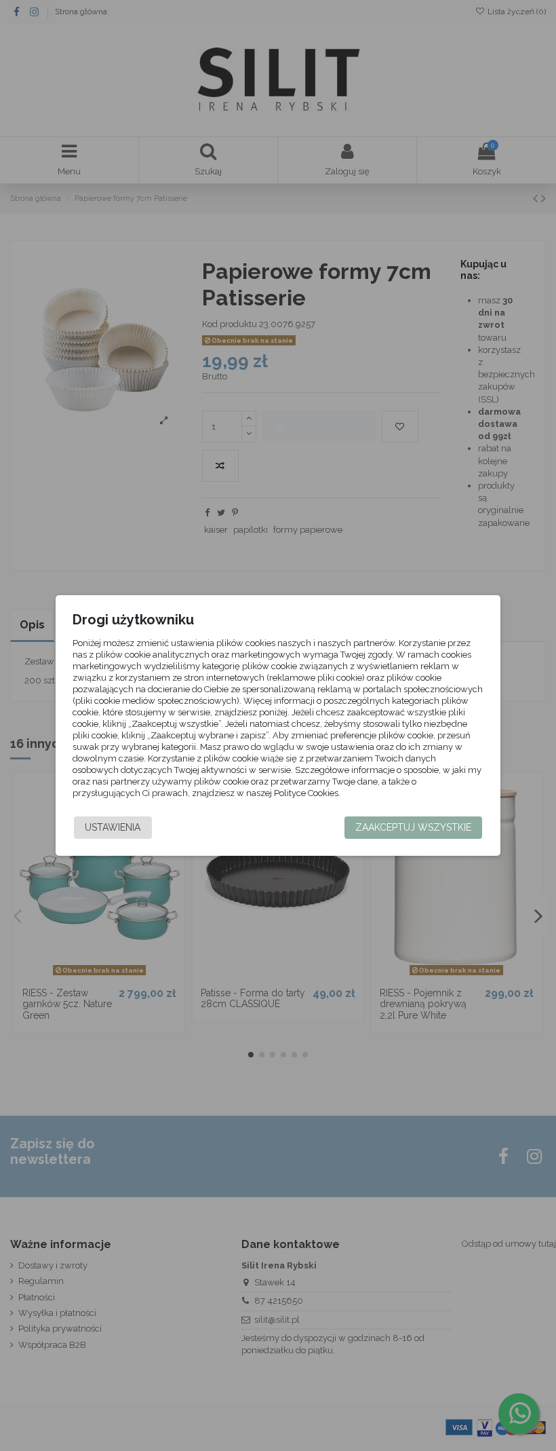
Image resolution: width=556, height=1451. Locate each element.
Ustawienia (112, 827)
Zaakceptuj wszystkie (413, 827)
